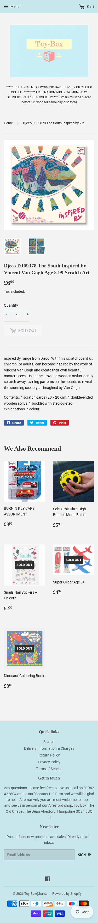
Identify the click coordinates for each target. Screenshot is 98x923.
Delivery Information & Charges (49, 748)
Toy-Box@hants (36, 894)
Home (8, 123)
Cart (90, 6)
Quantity (11, 305)
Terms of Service (49, 769)
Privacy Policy (49, 762)
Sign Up (84, 855)
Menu (15, 6)
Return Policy (49, 755)
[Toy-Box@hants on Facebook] (47, 880)
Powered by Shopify (67, 894)
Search (49, 741)
